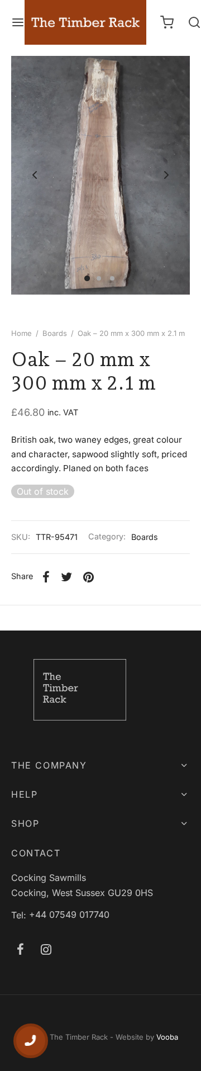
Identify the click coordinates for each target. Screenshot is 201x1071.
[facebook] (20, 950)
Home (21, 333)
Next (166, 175)
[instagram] (46, 950)
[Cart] (167, 22)
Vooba (167, 1036)
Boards (54, 333)
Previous (34, 175)
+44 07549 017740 (69, 914)
